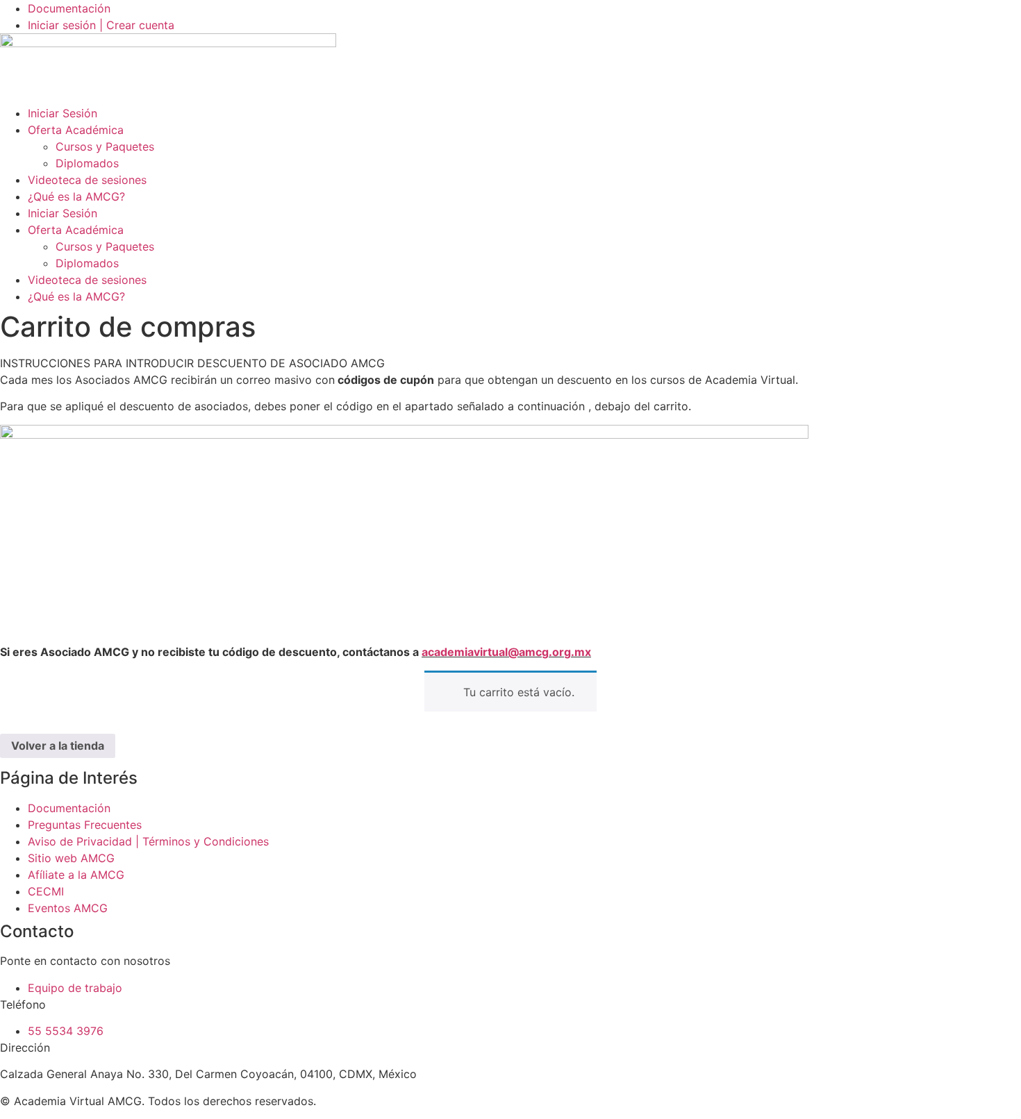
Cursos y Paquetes (105, 146)
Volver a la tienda (57, 745)
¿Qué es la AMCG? (76, 196)
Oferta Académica (76, 130)
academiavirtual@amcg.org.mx (506, 652)
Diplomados (87, 163)
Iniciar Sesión (62, 113)
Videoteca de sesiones (87, 180)
